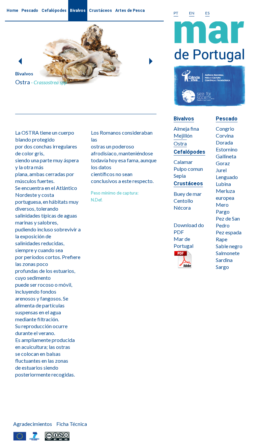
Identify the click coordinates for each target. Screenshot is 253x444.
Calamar (183, 162)
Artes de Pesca (130, 10)
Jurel (221, 170)
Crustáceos (100, 10)
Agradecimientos (32, 424)
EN (191, 13)
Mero (222, 204)
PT (176, 13)
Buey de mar (188, 194)
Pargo (223, 211)
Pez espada (228, 232)
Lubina (223, 184)
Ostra (180, 143)
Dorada (224, 142)
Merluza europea (225, 194)
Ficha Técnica (71, 424)
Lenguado (227, 177)
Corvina (225, 135)
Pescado (29, 10)
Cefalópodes (54, 10)
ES (207, 13)
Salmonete (227, 253)
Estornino (227, 149)
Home (12, 10)
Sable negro (229, 246)
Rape (221, 239)
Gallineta (226, 156)
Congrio (225, 128)
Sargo (222, 267)
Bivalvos (78, 10)
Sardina (224, 260)
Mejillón (183, 135)
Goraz (223, 163)
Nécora (182, 207)
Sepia (180, 175)
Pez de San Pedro (228, 221)
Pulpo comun (188, 169)
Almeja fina (186, 128)
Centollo (183, 200)
